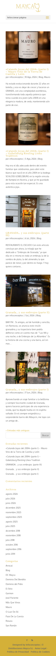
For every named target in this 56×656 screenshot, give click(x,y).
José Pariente (12, 598)
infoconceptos (16, 77)
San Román (11, 625)
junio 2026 (11, 503)
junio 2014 (10, 554)
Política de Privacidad (18, 651)
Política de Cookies (40, 651)
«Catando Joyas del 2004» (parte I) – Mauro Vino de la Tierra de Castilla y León (27, 72)
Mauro (47, 77)
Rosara (9, 621)
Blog (41, 77)
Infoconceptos (33, 644)
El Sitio (9, 588)
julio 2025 (10, 526)
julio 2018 (10, 540)
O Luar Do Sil (12, 611)
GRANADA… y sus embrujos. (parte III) (27, 234)
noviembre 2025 (13, 512)
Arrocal (9, 565)
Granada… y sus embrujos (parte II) (28, 312)
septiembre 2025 (14, 517)
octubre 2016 (12, 544)
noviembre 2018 (13, 535)
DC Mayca (10, 575)
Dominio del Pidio (14, 584)
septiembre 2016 (13, 549)
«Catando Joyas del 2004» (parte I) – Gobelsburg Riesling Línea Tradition (27, 153)
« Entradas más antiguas (17, 430)
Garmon (9, 593)
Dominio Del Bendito (16, 579)
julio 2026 (10, 498)
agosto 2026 (12, 494)
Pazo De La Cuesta (15, 616)
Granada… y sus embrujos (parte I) (27, 389)
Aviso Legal (40, 648)
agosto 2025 (12, 521)
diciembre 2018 (13, 530)
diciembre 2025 (13, 507)
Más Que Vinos (13, 602)
